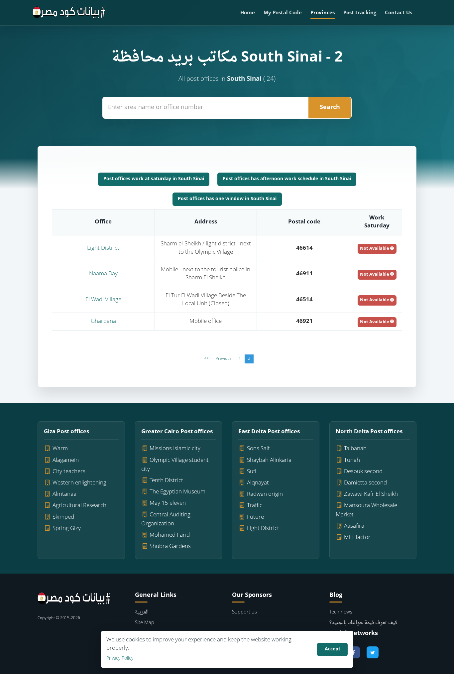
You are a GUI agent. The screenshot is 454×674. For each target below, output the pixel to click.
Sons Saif (258, 448)
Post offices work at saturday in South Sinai (153, 179)
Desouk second (363, 471)
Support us (244, 612)
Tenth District (166, 480)
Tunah (352, 460)
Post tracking (359, 13)
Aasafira (354, 526)
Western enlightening (79, 482)
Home (247, 13)
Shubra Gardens (170, 546)
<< (206, 358)
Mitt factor (357, 537)
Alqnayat (258, 482)
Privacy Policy (119, 658)
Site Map (144, 623)
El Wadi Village (103, 299)
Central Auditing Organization (166, 519)
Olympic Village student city (175, 465)
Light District (103, 248)
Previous (224, 358)
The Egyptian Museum (177, 491)
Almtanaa (64, 494)
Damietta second (365, 482)
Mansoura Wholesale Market (366, 510)
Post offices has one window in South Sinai (227, 199)
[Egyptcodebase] (69, 12)
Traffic (254, 505)
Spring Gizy (67, 528)
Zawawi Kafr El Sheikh (371, 494)
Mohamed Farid (170, 535)
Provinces (322, 13)
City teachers (69, 471)
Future (255, 517)
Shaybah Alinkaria (269, 460)
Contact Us (398, 13)
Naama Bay (103, 273)
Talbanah (355, 448)
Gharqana (103, 321)
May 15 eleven (168, 503)
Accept (332, 649)
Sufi (251, 471)
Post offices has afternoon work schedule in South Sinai (287, 179)
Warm (60, 448)
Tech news (340, 612)
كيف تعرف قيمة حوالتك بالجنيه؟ (363, 623)
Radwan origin (265, 494)
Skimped (63, 517)
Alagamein (66, 460)
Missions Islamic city (175, 448)
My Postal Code (283, 13)
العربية (142, 612)
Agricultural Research (79, 505)
